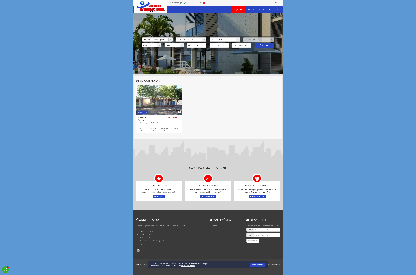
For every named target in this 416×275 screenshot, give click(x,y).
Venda (250, 9)
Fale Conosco (274, 9)
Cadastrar (252, 241)
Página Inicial (239, 9)
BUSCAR (265, 45)
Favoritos (196, 3)
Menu (277, 3)
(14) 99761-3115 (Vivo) (176, 3)
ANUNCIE (158, 196)
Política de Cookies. (188, 266)
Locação (261, 9)
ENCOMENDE (207, 196)
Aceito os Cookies (257, 265)
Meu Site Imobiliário (272, 264)
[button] (157, 39)
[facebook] (138, 250)
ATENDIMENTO (256, 196)
